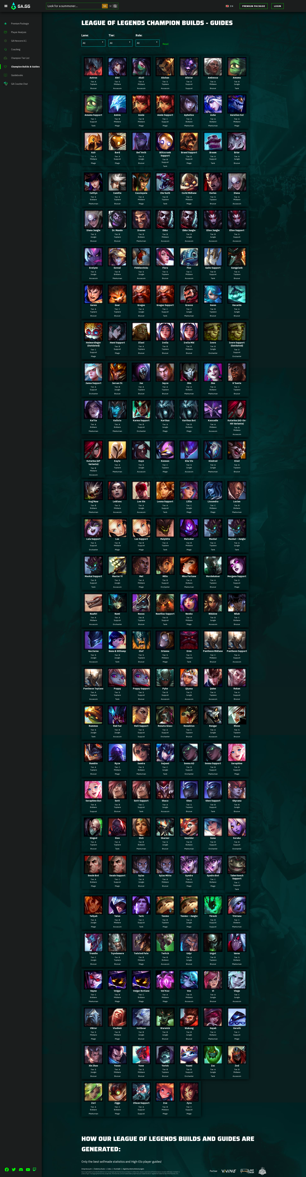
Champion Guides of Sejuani (165, 759)
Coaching (15, 49)
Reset (166, 44)
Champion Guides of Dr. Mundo (117, 226)
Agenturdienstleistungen (133, 1169)
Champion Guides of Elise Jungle (213, 226)
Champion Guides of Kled (237, 457)
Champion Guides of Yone (141, 1061)
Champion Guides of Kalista (117, 416)
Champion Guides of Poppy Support (141, 684)
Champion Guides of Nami (117, 609)
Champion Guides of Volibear (141, 1024)
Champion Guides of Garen (93, 301)
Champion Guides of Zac (213, 1061)
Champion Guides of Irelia (165, 338)
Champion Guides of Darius (213, 189)
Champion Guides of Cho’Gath (165, 189)
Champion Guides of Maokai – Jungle (237, 535)
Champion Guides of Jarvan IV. (117, 379)
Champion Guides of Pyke (165, 684)
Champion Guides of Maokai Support (93, 572)
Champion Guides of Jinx (213, 379)
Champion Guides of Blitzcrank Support (165, 149)
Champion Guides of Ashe (213, 111)
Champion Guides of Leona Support (165, 497)
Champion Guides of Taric (141, 912)
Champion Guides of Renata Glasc (165, 721)
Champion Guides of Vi (213, 986)
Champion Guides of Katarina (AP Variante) (93, 458)
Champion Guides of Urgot (213, 949)
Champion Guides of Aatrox (93, 73)
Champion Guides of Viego (237, 986)
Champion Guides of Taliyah (93, 912)
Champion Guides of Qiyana (189, 684)
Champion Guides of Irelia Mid (189, 338)
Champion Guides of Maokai (213, 535)
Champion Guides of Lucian (237, 497)
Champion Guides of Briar (237, 148)
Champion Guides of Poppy (117, 684)
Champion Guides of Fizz (189, 263)
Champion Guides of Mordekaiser (213, 572)
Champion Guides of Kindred (213, 457)
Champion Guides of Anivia (117, 111)
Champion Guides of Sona (213, 834)
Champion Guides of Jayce (165, 379)
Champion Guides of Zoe (165, 1099)
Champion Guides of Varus (237, 949)
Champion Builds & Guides (25, 66)
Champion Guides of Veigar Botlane (141, 986)
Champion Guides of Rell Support (141, 721)
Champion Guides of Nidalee (213, 609)
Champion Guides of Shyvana (237, 796)
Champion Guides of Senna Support (213, 759)
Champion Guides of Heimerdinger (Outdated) (93, 339)
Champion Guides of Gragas (141, 301)
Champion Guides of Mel (141, 572)
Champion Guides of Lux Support (141, 535)
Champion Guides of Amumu (237, 73)
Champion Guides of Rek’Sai (117, 721)
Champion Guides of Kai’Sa (93, 416)
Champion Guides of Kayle (117, 457)
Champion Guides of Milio (165, 572)
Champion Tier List (20, 58)
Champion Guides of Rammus (93, 721)
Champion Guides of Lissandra (213, 497)
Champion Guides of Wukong (189, 1024)
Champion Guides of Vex (189, 986)
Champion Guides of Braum (213, 148)
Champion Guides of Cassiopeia (141, 189)
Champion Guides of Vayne (93, 986)
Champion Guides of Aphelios (189, 111)
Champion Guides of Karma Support (141, 416)
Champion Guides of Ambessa (213, 73)
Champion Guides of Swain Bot (93, 871)
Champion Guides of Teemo (165, 912)
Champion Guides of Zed (237, 1061)
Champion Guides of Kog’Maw (93, 497)
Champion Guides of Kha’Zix (189, 457)
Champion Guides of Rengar (213, 721)
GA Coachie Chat (19, 83)
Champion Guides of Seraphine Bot (93, 796)
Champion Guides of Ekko (165, 226)
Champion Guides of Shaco (165, 796)
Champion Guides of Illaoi (141, 338)
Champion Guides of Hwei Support (117, 338)
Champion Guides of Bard (117, 148)
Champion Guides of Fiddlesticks (141, 263)
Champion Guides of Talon (117, 912)
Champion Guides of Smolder (189, 834)
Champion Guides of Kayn (141, 457)
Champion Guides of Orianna (165, 647)
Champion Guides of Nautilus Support (165, 609)
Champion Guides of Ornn (189, 647)
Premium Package (253, 6)
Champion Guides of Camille (117, 189)
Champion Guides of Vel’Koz (165, 986)
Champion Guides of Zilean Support (141, 1099)
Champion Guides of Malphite (165, 535)
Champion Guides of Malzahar (189, 535)
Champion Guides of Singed (93, 834)
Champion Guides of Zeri (93, 1099)
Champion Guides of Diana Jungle (93, 226)
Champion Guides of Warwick (165, 1024)
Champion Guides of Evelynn (93, 263)
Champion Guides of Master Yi (117, 572)
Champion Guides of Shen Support (213, 796)
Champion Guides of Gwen (213, 301)
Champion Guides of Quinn (213, 684)
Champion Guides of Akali (141, 73)
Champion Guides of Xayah (213, 1024)
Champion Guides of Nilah (237, 609)
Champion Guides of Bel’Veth (141, 148)
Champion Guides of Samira (141, 759)
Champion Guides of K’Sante (237, 379)
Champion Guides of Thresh (213, 912)
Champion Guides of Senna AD (189, 759)
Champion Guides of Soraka (237, 834)
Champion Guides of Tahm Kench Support (237, 872)
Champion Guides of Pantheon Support (237, 647)
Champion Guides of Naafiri (93, 609)
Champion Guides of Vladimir (117, 1024)
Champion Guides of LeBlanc (117, 497)
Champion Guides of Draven (141, 226)
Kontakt (117, 1169)
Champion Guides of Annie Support (165, 111)
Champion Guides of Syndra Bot (213, 871)
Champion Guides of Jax (141, 379)
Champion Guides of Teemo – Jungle (189, 912)
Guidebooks (17, 75)
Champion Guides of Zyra (189, 1099)
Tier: (112, 35)
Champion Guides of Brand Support (189, 148)
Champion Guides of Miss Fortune (189, 572)
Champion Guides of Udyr (189, 949)
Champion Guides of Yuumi (189, 1061)
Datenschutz (99, 1169)
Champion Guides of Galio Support (213, 263)
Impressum (86, 1169)
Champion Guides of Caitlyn (93, 189)
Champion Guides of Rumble (93, 759)
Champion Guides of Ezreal (117, 263)
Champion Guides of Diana (237, 189)
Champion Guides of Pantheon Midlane (213, 647)
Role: (139, 35)
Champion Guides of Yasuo (117, 1061)
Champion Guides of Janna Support (93, 379)
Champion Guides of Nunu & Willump (117, 647)
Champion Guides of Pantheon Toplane (93, 684)
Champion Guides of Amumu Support (93, 111)
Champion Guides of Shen (189, 796)
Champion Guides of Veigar (117, 986)
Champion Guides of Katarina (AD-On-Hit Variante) (237, 417)
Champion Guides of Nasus (141, 609)
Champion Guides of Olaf (141, 647)
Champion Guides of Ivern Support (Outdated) (237, 339)
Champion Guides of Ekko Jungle (189, 226)
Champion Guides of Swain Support (117, 871)
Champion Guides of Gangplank (237, 263)
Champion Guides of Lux (117, 535)
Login (277, 6)
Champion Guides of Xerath (237, 1024)
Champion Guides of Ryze (117, 759)
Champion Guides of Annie (141, 111)
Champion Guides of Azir (93, 148)
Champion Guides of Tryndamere (117, 949)
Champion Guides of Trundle (93, 949)
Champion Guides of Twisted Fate (141, 949)
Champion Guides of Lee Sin (141, 497)
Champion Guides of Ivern (213, 338)
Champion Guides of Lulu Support (93, 535)
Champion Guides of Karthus (165, 416)
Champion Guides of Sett (117, 796)
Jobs (109, 1169)
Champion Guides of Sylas (141, 871)
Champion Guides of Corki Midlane (189, 189)
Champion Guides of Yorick (165, 1061)
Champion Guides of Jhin (189, 379)
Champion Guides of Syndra (189, 871)
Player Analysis (18, 32)
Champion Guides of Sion (117, 834)
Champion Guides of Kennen (165, 457)
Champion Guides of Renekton (189, 721)
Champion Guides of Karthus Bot (189, 416)
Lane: (85, 35)
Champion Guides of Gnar (117, 301)
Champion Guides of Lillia (189, 497)
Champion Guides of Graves (189, 301)
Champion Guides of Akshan (165, 73)
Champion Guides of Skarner (165, 834)
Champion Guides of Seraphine (237, 759)
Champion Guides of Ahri (117, 73)
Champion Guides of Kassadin (213, 416)
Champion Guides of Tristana (237, 912)
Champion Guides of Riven (237, 721)
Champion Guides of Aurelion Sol (237, 111)
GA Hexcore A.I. (19, 40)
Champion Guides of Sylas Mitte (165, 871)
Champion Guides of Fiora (165, 263)
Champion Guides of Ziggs (117, 1099)
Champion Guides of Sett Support (141, 796)
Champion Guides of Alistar (189, 73)
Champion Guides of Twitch (165, 949)
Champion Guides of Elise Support (237, 226)
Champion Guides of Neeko (189, 609)
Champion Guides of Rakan (237, 684)
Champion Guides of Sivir (141, 834)
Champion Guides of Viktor (93, 1024)
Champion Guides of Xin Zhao (93, 1061)
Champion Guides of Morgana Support (237, 572)
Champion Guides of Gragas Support (165, 301)
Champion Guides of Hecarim (237, 301)
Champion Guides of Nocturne (93, 647)
